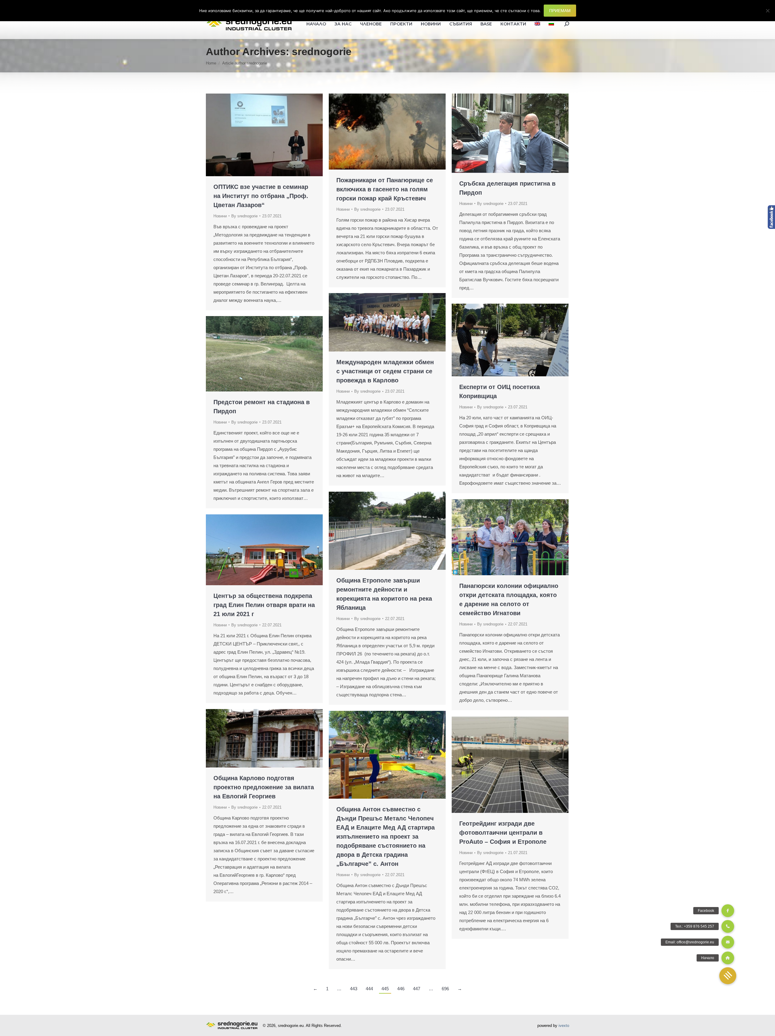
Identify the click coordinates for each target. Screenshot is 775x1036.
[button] (727, 975)
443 (353, 988)
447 (416, 988)
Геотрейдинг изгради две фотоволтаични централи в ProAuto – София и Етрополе (502, 832)
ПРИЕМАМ (560, 10)
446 (400, 988)
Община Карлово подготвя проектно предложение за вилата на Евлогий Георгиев (263, 787)
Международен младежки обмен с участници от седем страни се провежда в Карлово (385, 371)
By (244, 216)
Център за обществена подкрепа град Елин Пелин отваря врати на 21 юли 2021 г (264, 604)
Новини (220, 216)
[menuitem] (537, 24)
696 (445, 988)
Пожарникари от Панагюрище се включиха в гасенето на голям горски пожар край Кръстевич (384, 189)
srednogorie (321, 51)
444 (369, 988)
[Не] (767, 11)
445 (385, 988)
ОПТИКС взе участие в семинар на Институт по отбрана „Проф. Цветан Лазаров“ (260, 195)
